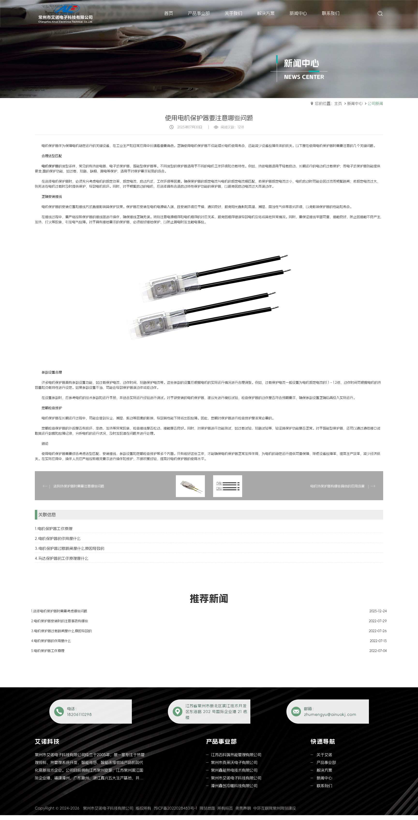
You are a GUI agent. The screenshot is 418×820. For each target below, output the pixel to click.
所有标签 (225, 808)
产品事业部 (326, 762)
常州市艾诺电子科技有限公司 (236, 778)
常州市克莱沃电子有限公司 (234, 762)
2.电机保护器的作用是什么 (58, 538)
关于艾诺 (324, 755)
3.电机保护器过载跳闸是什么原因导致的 (69, 548)
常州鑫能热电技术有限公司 (234, 770)
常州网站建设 (284, 808)
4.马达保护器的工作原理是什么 (62, 558)
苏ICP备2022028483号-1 (175, 808)
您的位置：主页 (328, 103)
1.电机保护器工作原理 (53, 528)
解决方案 (324, 770)
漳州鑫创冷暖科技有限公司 (234, 786)
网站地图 (207, 808)
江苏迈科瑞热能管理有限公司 (236, 755)
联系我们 (324, 786)
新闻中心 (355, 103)
